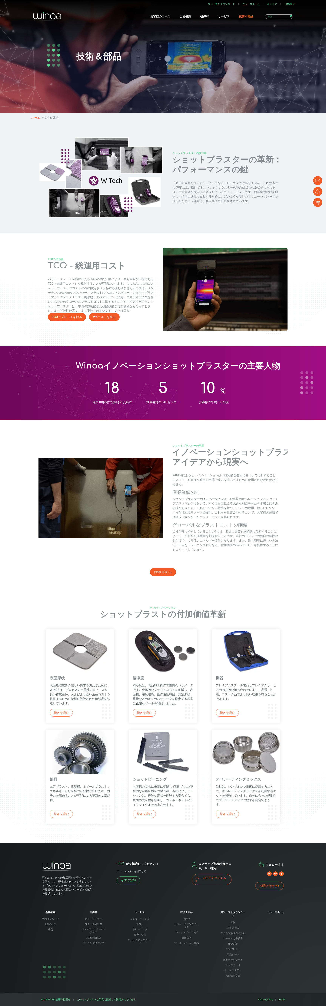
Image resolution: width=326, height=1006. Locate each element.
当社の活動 (50, 924)
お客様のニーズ (160, 16)
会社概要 (185, 16)
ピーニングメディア (93, 943)
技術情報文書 (233, 976)
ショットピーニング (186, 932)
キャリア (272, 4)
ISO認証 (233, 943)
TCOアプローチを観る (67, 317)
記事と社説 (233, 927)
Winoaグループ (50, 919)
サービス (224, 16)
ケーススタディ (233, 970)
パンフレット (233, 949)
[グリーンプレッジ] (317, 191)
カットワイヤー (93, 919)
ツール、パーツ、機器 (186, 943)
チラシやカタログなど (233, 933)
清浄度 (186, 919)
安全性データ (233, 965)
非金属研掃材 (93, 938)
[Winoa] (47, 16)
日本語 (288, 4)
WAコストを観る (104, 317)
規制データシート (233, 959)
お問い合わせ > (269, 886)
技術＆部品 (246, 16)
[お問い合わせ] (317, 180)
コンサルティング (140, 919)
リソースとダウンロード (221, 4)
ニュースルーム (251, 4)
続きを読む (61, 712)
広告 (233, 922)
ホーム (35, 117)
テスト (140, 924)
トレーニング (140, 929)
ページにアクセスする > (211, 879)
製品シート (233, 954)
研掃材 (204, 16)
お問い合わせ (163, 572)
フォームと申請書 (233, 938)
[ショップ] (317, 202)
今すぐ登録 (128, 880)
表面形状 (186, 938)
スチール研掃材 (93, 924)
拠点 (50, 929)
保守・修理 (140, 934)
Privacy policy (265, 999)
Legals (281, 999)
